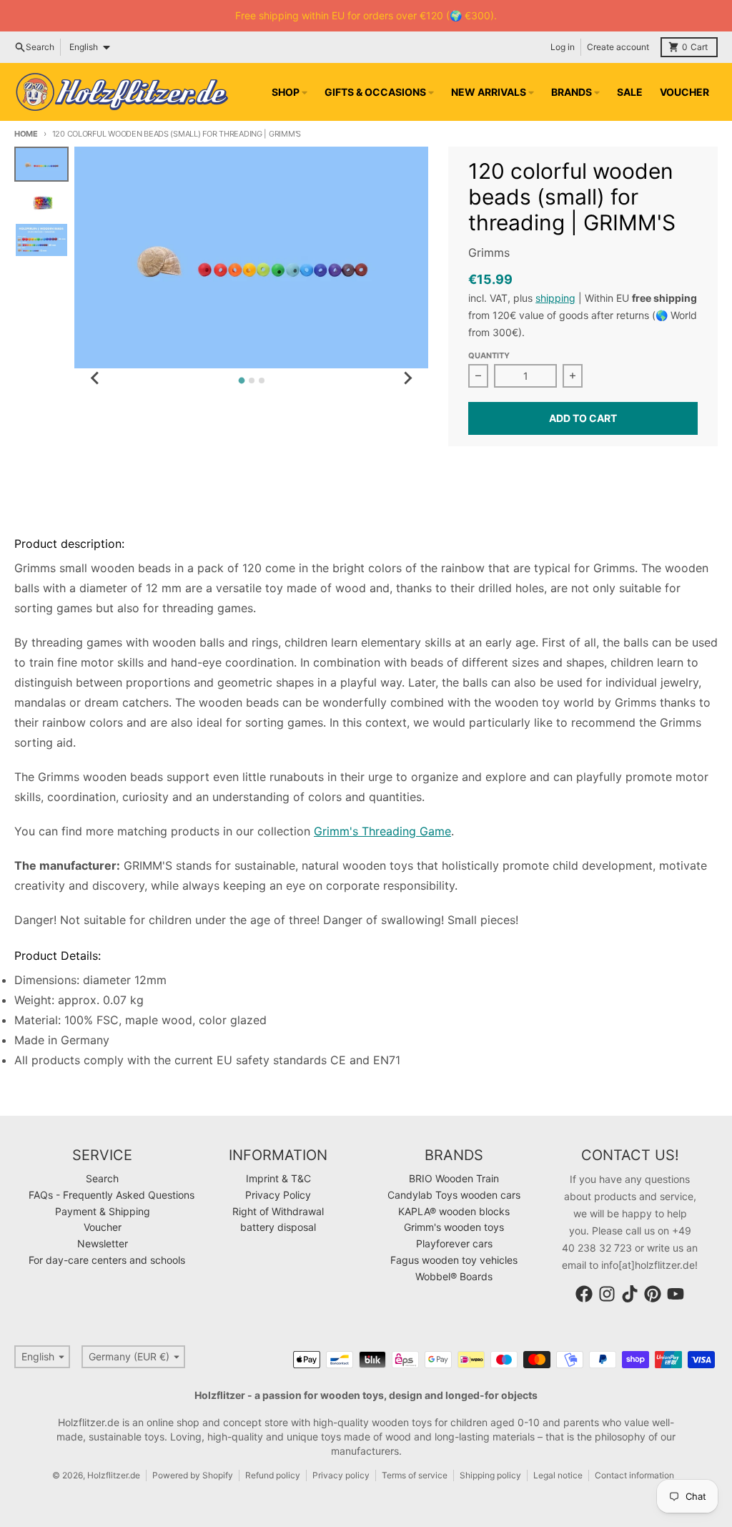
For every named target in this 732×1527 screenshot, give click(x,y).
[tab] (241, 381)
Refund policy (272, 1475)
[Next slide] (407, 378)
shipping (555, 298)
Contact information (634, 1475)
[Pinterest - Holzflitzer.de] (652, 1293)
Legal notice (558, 1475)
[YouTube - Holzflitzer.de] (675, 1293)
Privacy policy (341, 1475)
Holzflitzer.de (113, 1475)
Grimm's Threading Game (382, 831)
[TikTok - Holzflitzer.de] (629, 1293)
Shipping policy (490, 1475)
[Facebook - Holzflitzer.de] (584, 1293)
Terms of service (414, 1475)
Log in (562, 46)
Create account (618, 46)
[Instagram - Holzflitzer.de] (606, 1293)
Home (26, 134)
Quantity (489, 355)
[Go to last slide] (96, 378)
